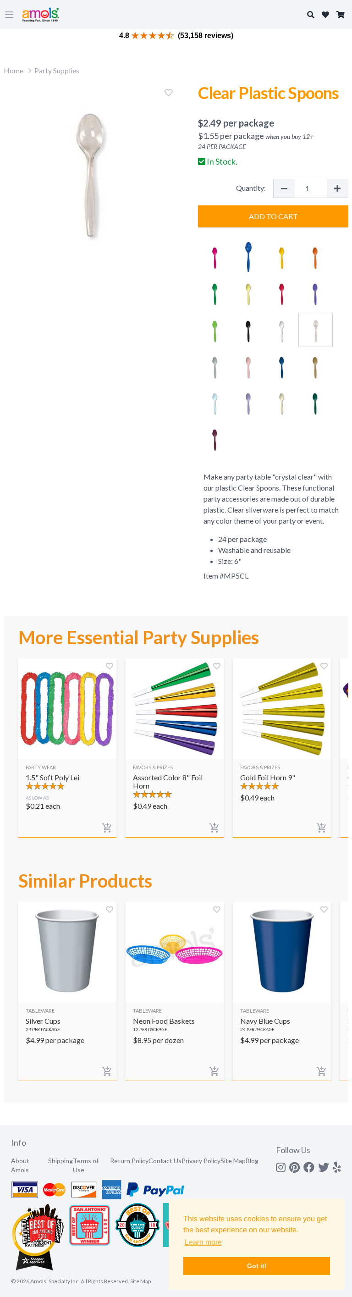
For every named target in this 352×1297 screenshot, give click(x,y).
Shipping (60, 1161)
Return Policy (129, 1161)
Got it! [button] (257, 1265)
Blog (252, 1161)
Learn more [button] (203, 1242)
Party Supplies (56, 70)
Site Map (233, 1161)
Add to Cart (273, 216)
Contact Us (165, 1161)
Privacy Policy (201, 1161)
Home (13, 70)
